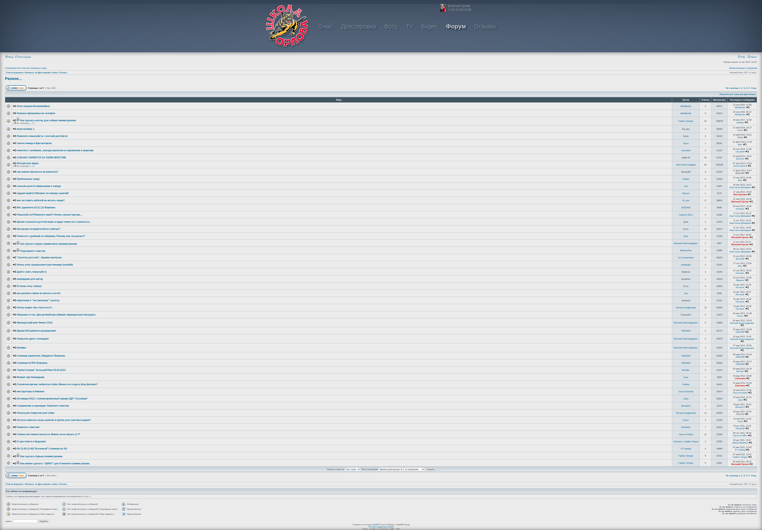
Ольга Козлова (685, 391)
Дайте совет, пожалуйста (32, 271)
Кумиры (21, 347)
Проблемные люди (28, 179)
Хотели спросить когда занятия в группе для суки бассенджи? (54, 420)
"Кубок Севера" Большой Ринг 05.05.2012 (41, 370)
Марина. (740, 280)
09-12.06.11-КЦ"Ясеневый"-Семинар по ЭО (42, 448)
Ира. (740, 144)
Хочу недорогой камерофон (33, 106)
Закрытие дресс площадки (33, 338)
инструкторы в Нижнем (30, 391)
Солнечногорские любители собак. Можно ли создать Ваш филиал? (57, 384)
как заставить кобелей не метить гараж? (41, 200)
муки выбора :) (25, 129)
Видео (429, 26)
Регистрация (24, 57)
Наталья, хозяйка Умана (685, 441)
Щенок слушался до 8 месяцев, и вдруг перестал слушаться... (54, 221)
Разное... (64, 72)
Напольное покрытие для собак (35, 413)
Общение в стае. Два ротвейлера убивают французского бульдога (56, 314)
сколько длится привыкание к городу (39, 186)
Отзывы (485, 26)
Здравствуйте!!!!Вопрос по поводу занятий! (43, 193)
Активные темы (39, 68)
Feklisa (685, 384)
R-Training (686, 448)
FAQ (742, 57)
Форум (456, 26)
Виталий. (740, 259)
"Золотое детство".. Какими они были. (39, 257)
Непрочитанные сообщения (743, 68)
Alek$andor (685, 106)
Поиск (753, 57)
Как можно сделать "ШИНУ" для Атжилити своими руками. (55, 463)
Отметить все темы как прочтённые (738, 94)
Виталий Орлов (740, 201)
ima (686, 186)
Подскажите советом (32, 251)
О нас (325, 26)
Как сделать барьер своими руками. (41, 456)
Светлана (740, 378)
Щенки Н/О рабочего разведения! (36, 330)
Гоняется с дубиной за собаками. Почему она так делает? (51, 236)
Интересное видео (28, 163)
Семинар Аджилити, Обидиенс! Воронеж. (41, 355)
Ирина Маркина (740, 443)
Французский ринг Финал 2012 (35, 322)
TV (409, 26)
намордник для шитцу (30, 279)
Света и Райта (686, 434)
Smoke (685, 179)
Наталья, (740, 209)
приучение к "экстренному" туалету (38, 300)
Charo (686, 420)
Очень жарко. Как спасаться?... (35, 307)
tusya (686, 143)
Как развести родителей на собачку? (38, 229)
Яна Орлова (740, 194)
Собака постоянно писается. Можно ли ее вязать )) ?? (48, 434)
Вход (10, 57)
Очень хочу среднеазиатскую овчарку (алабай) (45, 264)
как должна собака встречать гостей (38, 293)
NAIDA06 (685, 207)
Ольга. (740, 316)
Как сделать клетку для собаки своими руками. (48, 120)
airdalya (740, 122)
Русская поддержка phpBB (381, 527)
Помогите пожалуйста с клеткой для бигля (42, 136)
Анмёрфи (686, 265)
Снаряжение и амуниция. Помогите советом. (43, 405)
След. (753, 88)
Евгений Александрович (686, 243)
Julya (685, 398)
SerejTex (740, 159)
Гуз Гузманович (686, 257)
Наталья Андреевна (686, 307)
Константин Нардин (686, 165)
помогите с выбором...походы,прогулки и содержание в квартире (55, 150)
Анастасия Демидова (740, 187)
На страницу (732, 88)
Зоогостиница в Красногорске (34, 143)
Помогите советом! (28, 427)
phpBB (375, 524)
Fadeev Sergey (685, 121)
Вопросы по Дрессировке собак (41, 72)
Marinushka (686, 250)
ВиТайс (686, 370)
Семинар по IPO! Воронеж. (32, 363)
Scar (686, 236)
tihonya (685, 193)
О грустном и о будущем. (31, 441)
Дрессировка (358, 26)
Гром (685, 377)
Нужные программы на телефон (36, 113)
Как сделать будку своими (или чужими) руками (48, 243)
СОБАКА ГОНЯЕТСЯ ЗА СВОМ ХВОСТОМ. (41, 157)
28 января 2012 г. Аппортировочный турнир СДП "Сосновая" (52, 398)
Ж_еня (685, 200)
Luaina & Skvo (686, 215)
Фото (390, 26)
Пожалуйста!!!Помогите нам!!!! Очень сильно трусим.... (49, 214)
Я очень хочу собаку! (29, 286)
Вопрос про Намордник (30, 377)
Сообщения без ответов (17, 68)
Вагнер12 (686, 406)
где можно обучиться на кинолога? (37, 171)
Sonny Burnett (740, 166)
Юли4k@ (685, 427)
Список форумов (14, 72)
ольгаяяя (685, 150)
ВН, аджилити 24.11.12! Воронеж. (36, 207)
